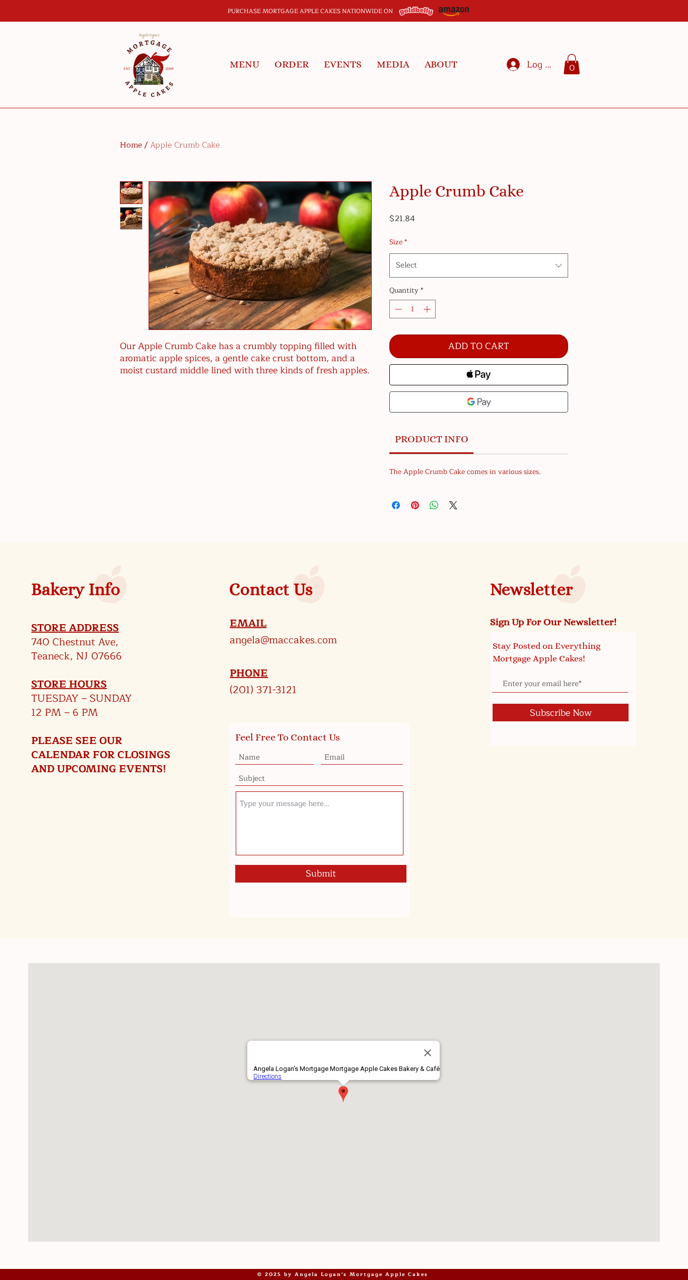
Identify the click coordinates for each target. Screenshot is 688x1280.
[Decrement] (397, 309)
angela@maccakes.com (283, 640)
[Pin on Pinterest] (415, 505)
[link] (431, 439)
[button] (244, 64)
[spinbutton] (412, 309)
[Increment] (428, 309)
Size (398, 242)
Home (131, 145)
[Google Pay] (478, 402)
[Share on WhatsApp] (434, 505)
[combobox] (478, 265)
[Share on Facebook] (396, 505)
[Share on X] (453, 505)
